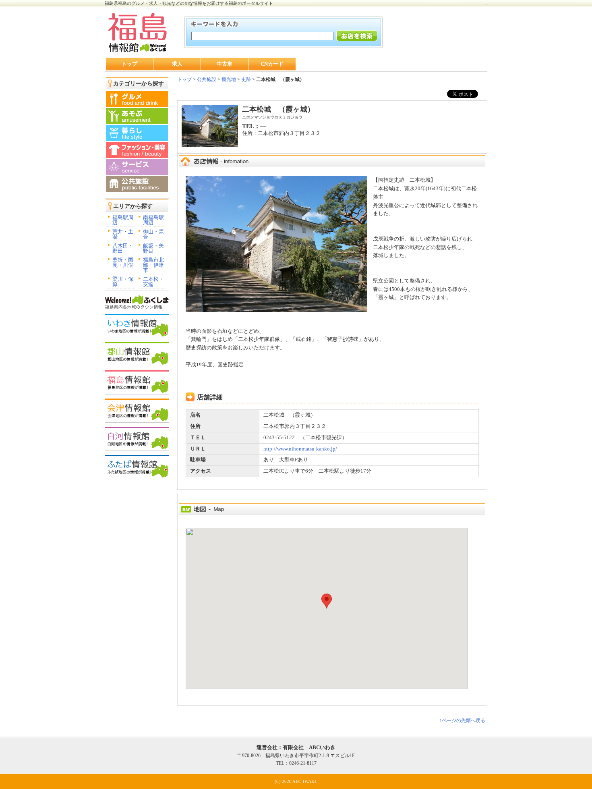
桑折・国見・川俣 (122, 262)
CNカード (272, 64)
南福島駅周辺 (153, 220)
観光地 (228, 79)
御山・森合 (153, 234)
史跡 (246, 79)
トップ (129, 64)
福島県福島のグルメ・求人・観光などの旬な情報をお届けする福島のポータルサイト (189, 3)
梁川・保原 (122, 281)
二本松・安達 (153, 281)
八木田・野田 (122, 248)
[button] (326, 601)
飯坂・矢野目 (153, 248)
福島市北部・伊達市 (153, 265)
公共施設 (206, 79)
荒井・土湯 (122, 234)
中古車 (224, 64)
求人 (177, 64)
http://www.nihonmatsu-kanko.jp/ (300, 449)
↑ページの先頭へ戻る (462, 720)
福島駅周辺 (122, 220)
